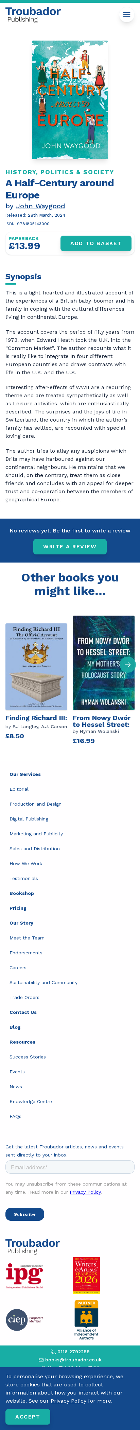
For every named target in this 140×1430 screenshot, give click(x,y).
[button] (128, 665)
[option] (39, 679)
